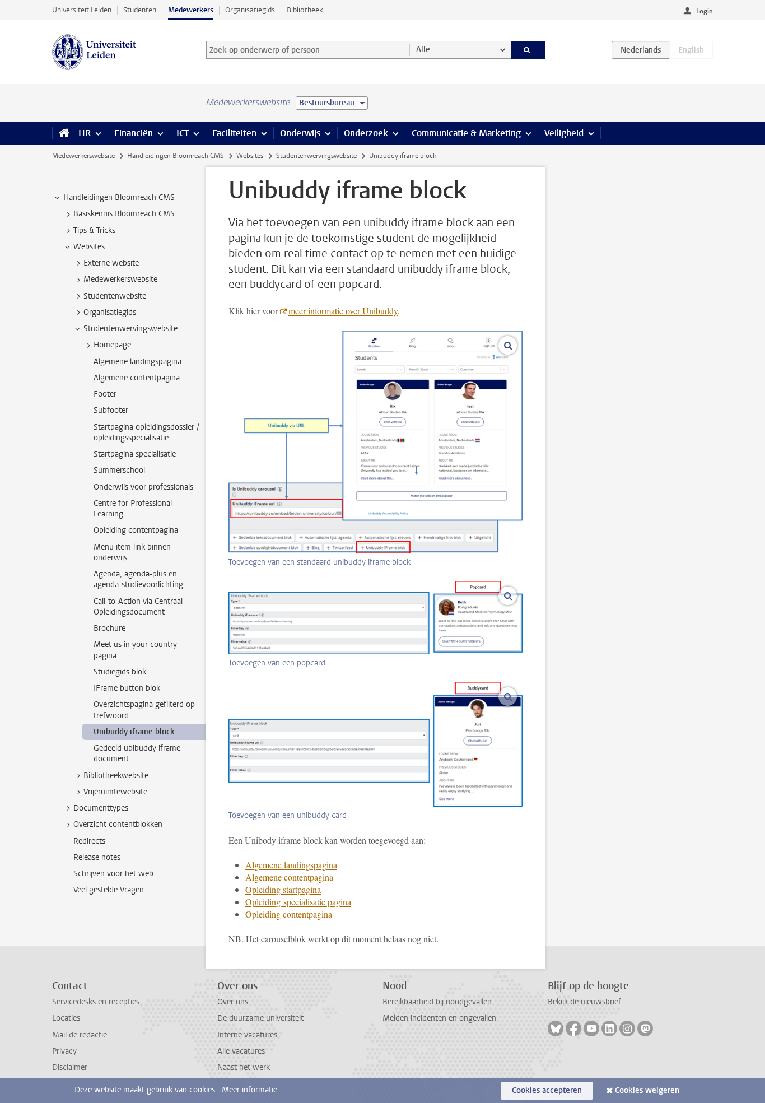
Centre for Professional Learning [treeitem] (133, 508)
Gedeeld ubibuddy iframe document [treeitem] (137, 753)
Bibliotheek (305, 10)
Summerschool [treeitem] (119, 470)
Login (704, 11)
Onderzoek (366, 133)
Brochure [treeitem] (109, 628)
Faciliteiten (234, 133)
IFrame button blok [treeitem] (127, 688)
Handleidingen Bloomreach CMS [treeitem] (119, 197)
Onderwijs (300, 133)
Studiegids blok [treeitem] (120, 672)
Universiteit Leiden (81, 10)
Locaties (66, 1018)
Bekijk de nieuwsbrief (584, 1002)
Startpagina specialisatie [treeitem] (135, 454)
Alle (423, 49)
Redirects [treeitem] (89, 841)
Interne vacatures (247, 1035)
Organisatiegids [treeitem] (109, 312)
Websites (249, 155)
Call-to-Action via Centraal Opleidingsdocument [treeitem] (138, 606)
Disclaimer (69, 1067)
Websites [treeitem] (89, 246)
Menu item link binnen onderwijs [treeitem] (132, 552)
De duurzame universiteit (260, 1018)
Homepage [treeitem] (112, 344)
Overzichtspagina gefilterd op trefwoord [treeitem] (144, 709)
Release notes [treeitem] (96, 857)
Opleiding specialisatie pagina (298, 901)
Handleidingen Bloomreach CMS (175, 155)
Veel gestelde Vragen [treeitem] (108, 890)
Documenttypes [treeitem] (100, 808)
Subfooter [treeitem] (111, 410)
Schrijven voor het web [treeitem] (113, 873)
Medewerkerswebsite (83, 155)
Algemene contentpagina (289, 877)
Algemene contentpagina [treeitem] (137, 378)
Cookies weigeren (647, 1090)
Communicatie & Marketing (466, 133)
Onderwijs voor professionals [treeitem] (143, 487)
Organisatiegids (250, 10)
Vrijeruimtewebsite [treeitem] (115, 791)
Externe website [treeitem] (111, 263)
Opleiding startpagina (283, 889)
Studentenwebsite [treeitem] (114, 296)
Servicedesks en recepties (95, 1002)
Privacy (64, 1051)
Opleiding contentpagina (288, 914)
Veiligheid (564, 133)
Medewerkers (190, 10)
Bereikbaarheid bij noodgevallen (437, 1002)
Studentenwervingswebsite (316, 155)
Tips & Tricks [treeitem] (94, 230)
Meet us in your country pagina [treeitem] (135, 649)
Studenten (139, 10)
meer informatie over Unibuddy (343, 311)
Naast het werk (243, 1067)
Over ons (232, 1002)
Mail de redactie (79, 1035)
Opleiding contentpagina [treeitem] (136, 530)
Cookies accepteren (547, 1090)
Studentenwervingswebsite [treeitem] (130, 328)
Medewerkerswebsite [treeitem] (120, 279)
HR (84, 133)
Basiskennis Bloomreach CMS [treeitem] (124, 213)
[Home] (62, 133)
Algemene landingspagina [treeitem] (137, 361)
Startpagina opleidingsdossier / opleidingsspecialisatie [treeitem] (146, 432)
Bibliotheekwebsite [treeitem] (115, 775)
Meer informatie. (250, 1090)
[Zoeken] (528, 50)
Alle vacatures (241, 1051)
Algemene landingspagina (291, 865)
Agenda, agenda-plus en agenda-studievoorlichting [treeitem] (138, 579)
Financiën (133, 133)
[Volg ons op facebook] (573, 1028)
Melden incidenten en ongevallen (439, 1018)
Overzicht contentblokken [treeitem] (117, 824)
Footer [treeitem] (105, 394)
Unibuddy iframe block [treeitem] (134, 732)
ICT (182, 133)
